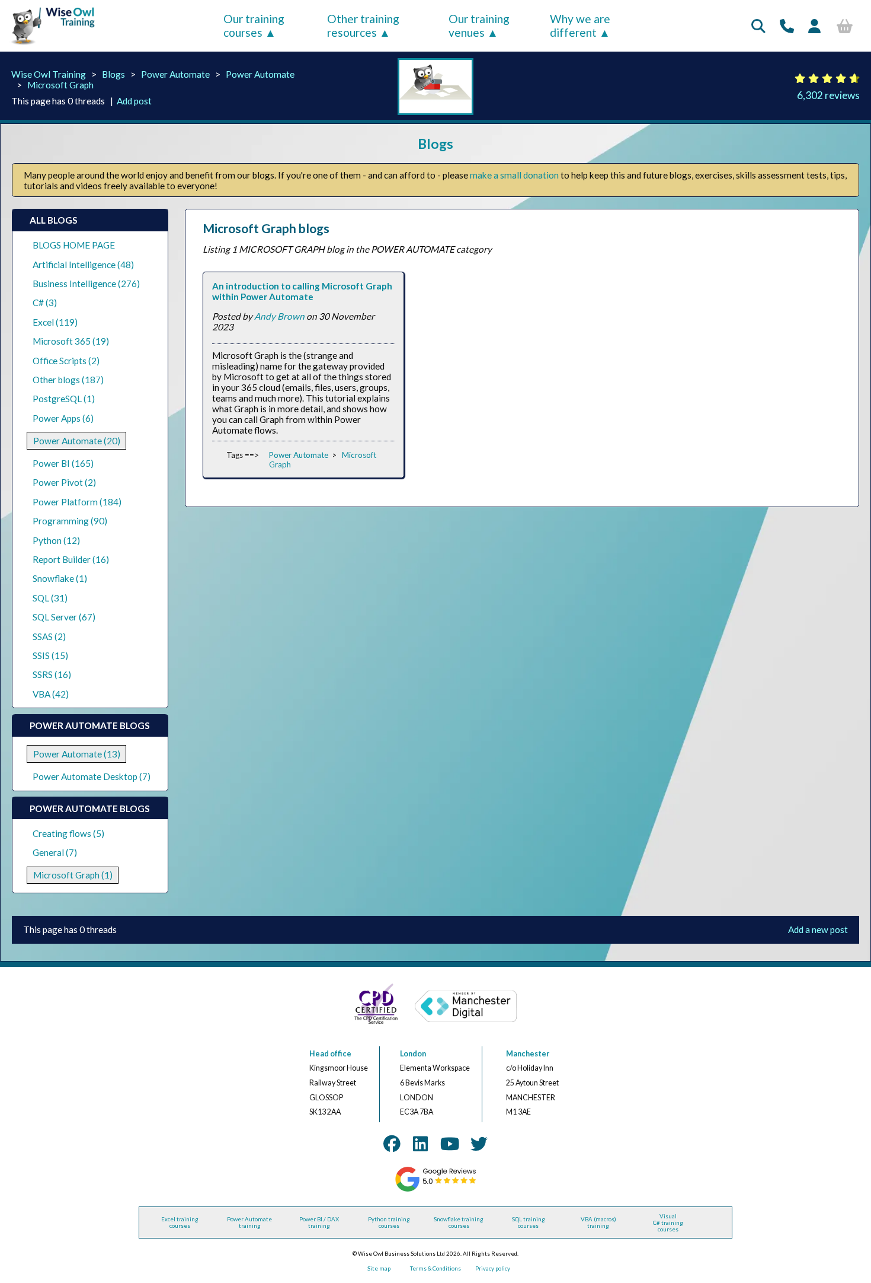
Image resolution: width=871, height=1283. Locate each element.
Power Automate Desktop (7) (91, 776)
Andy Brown (279, 316)
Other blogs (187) (68, 379)
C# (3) (45, 302)
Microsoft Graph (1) (73, 875)
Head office (330, 1053)
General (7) (55, 852)
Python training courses (389, 1222)
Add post (134, 100)
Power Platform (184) (77, 501)
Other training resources (363, 25)
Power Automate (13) (76, 754)
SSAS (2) (49, 636)
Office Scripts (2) (66, 360)
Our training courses (253, 25)
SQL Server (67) (64, 617)
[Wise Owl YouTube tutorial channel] (449, 1144)
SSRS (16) (52, 674)
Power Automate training (249, 1222)
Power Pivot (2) (64, 482)
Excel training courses (179, 1222)
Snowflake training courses (458, 1222)
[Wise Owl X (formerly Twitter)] (479, 1144)
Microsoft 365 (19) (71, 341)
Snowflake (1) (60, 578)
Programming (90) (70, 520)
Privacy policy (492, 1268)
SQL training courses (528, 1222)
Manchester (527, 1053)
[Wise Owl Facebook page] (392, 1144)
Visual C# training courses (668, 1223)
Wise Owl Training (48, 74)
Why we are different (580, 25)
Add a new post (818, 929)
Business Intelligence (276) (86, 283)
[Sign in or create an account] (814, 25)
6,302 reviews (828, 95)
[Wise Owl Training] (49, 45)
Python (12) (56, 540)
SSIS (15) (50, 655)
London (413, 1053)
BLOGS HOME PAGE (74, 245)
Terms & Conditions (435, 1268)
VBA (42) (51, 694)
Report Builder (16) (71, 559)
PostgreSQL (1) (64, 398)
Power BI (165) (63, 463)
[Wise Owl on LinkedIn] (420, 1144)
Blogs (113, 74)
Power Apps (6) (63, 418)
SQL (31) (50, 598)
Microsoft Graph (60, 84)
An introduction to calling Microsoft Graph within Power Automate (302, 291)
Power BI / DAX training (319, 1222)
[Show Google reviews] (436, 1190)
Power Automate (175, 74)
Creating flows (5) (68, 833)
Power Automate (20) (76, 440)
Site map (378, 1268)
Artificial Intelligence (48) (83, 264)
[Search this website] (758, 25)
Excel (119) (55, 322)
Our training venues (479, 25)
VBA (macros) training (598, 1222)
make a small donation (514, 175)
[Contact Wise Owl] (787, 25)
